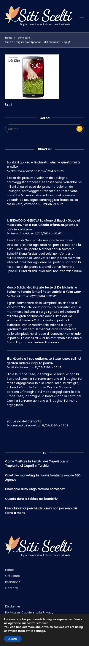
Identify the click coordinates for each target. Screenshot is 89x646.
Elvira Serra (18, 296)
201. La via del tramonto (24, 421)
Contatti (11, 588)
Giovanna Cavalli (22, 171)
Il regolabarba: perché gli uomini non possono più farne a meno (41, 510)
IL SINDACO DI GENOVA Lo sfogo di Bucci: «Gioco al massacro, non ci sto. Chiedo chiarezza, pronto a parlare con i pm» (43, 224)
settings (39, 631)
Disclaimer (12, 606)
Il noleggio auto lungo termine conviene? (35, 489)
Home (9, 570)
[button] (79, 129)
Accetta (12, 639)
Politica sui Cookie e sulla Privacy (29, 612)
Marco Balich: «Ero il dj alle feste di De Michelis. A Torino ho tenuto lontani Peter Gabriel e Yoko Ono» (44, 289)
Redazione (13, 582)
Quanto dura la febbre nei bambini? (31, 499)
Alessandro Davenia (24, 425)
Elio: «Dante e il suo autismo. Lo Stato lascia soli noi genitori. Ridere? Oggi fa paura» (44, 361)
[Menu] (81, 16)
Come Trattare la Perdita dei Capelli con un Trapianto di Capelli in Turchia (37, 463)
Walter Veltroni (20, 367)
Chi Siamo (12, 576)
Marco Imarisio (20, 233)
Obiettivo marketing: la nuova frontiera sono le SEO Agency (43, 477)
